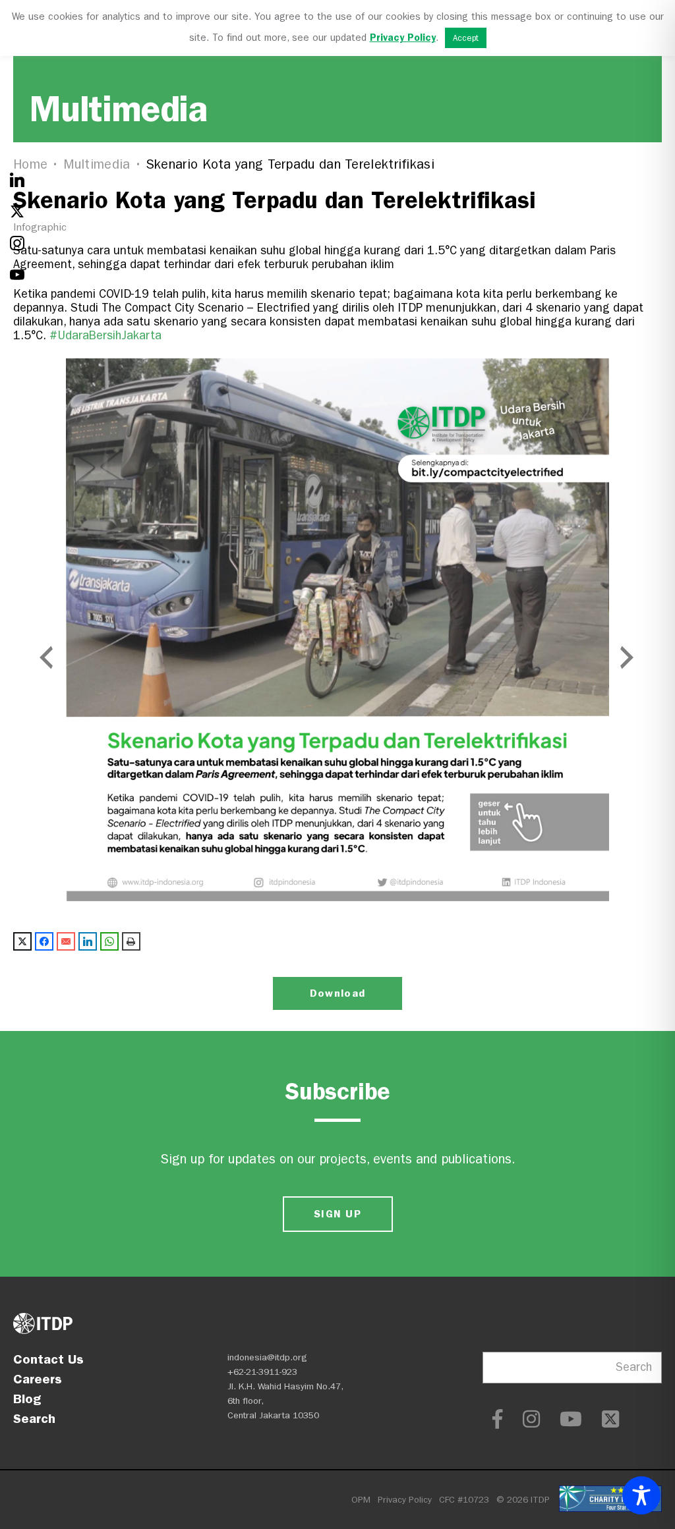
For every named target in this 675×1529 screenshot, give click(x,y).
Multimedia (97, 164)
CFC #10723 (464, 1499)
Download (337, 993)
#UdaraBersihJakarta (105, 336)
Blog (27, 1398)
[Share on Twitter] (22, 941)
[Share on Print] (131, 941)
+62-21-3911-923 (262, 1371)
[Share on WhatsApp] (109, 941)
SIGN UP (337, 1214)
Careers (37, 1379)
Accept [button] (466, 38)
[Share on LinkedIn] (87, 941)
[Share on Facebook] (44, 941)
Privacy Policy (405, 1499)
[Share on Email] (66, 941)
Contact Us (48, 1359)
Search (34, 1418)
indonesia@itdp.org (267, 1357)
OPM (360, 1499)
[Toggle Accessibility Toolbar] (641, 1495)
